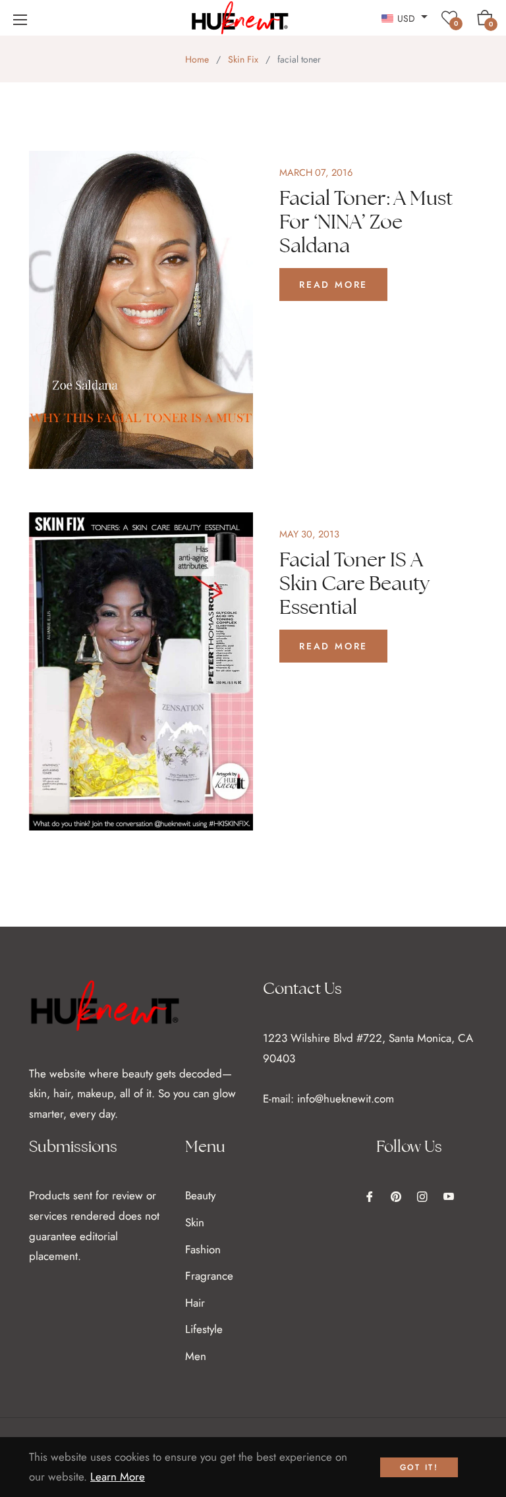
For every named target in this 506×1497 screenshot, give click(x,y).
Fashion (203, 1249)
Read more (333, 284)
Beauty (200, 1195)
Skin (194, 1222)
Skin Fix (243, 59)
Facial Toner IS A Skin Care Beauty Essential (354, 583)
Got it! (419, 1467)
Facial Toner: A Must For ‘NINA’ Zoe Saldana (366, 221)
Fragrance (209, 1276)
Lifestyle (204, 1329)
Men (195, 1356)
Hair (195, 1303)
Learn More (117, 1476)
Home (197, 59)
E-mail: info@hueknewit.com (328, 1098)
